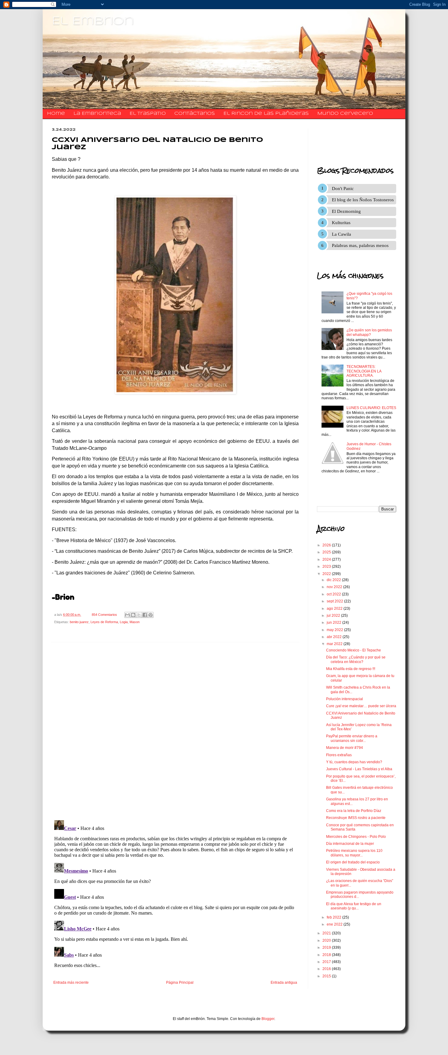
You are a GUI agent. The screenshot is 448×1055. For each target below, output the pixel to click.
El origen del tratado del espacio (353, 862)
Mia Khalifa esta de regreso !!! (350, 669)
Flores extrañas (339, 755)
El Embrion (93, 21)
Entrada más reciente (71, 982)
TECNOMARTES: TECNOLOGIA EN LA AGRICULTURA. (364, 371)
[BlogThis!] (133, 615)
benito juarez (79, 622)
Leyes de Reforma (104, 622)
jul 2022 (334, 615)
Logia (124, 622)
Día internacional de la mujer (350, 844)
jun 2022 (334, 622)
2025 (327, 552)
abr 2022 (335, 637)
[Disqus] (175, 731)
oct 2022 (334, 594)
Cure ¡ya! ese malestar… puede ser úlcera (361, 706)
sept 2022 (335, 601)
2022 (327, 574)
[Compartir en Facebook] (145, 615)
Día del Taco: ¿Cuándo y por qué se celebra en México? (356, 659)
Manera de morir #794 (344, 748)
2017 (327, 962)
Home (56, 113)
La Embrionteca (97, 113)
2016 (327, 969)
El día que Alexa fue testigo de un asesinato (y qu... (353, 906)
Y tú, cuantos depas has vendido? (354, 762)
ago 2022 (335, 608)
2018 (327, 955)
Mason (135, 622)
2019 (327, 947)
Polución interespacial (344, 699)
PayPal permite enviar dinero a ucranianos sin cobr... (351, 738)
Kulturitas (341, 222)
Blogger (267, 1019)
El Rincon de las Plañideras (266, 113)
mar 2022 (335, 644)
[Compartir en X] (139, 615)
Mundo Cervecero (345, 113)
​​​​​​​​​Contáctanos (194, 113)
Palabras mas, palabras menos (360, 245)
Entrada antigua (284, 982)
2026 (327, 545)
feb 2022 (334, 917)
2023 (327, 566)
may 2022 (335, 630)
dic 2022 (334, 580)
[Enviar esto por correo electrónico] (127, 615)
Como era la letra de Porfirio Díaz (353, 811)
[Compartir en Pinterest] (151, 615)
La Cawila (341, 234)
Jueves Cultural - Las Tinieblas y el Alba (359, 769)
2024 (327, 559)
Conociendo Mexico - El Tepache (353, 650)
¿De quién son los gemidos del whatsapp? (369, 332)
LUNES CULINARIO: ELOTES (371, 408)
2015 (327, 976)
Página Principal (180, 982)
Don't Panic (343, 188)
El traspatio (148, 113)
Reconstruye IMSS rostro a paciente (356, 818)
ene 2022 (335, 924)
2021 (327, 933)
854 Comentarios (104, 614)
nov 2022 (335, 587)
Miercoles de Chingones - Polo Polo (356, 836)
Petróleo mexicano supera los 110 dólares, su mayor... (354, 853)
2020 (327, 940)
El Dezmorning (346, 211)
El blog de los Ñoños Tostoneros (363, 199)
